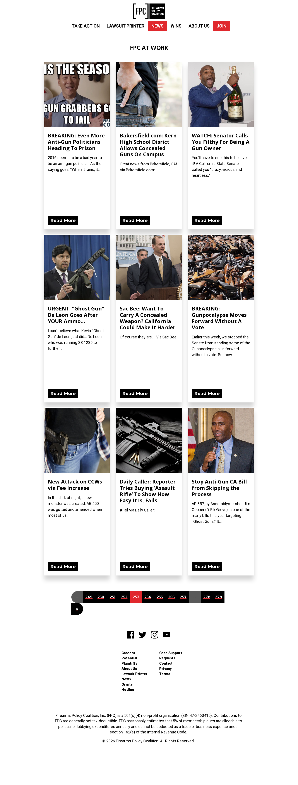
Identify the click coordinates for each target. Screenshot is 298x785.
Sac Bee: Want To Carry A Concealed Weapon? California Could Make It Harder (147, 318)
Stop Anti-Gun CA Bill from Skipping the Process (219, 488)
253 (136, 597)
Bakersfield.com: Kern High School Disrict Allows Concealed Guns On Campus (148, 145)
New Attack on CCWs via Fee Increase (75, 484)
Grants (127, 684)
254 (147, 597)
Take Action (86, 26)
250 (101, 597)
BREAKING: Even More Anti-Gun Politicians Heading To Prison (76, 142)
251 (112, 597)
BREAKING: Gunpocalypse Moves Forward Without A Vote (219, 318)
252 (124, 597)
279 (218, 597)
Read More (63, 220)
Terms (164, 674)
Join (221, 26)
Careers (128, 653)
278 (206, 597)
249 (88, 597)
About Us (199, 26)
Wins (176, 26)
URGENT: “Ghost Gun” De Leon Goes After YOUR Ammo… (76, 315)
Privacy (165, 669)
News (157, 26)
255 (160, 597)
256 (171, 597)
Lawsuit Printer (125, 26)
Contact (166, 663)
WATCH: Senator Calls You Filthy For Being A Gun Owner (221, 142)
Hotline (128, 690)
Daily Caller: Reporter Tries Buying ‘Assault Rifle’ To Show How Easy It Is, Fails (148, 491)
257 (183, 597)
